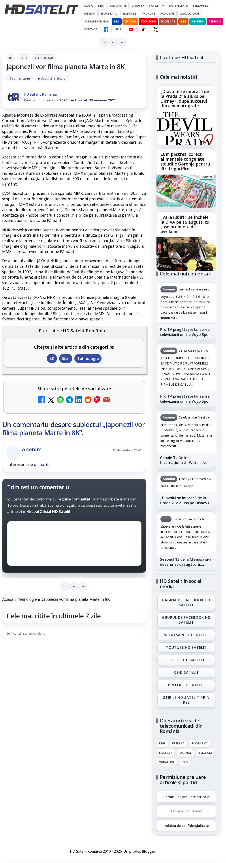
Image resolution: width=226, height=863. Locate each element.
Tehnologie (44, 58)
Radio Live (167, 13)
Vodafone (148, 21)
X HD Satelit (186, 672)
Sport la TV (109, 13)
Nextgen (198, 21)
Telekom (215, 21)
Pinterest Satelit (186, 685)
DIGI (116, 21)
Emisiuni (89, 13)
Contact (90, 29)
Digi (162, 744)
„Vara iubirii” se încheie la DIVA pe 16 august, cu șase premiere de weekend (184, 224)
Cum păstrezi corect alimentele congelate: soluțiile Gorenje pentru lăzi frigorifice (185, 161)
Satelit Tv (156, 5)
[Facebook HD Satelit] (106, 29)
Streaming (200, 5)
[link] (186, 115)
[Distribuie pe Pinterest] (97, 400)
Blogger (148, 851)
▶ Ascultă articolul (52, 78)
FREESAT (178, 744)
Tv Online (148, 13)
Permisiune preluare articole (186, 796)
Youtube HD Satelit (186, 647)
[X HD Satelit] (155, 29)
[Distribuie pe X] (51, 400)
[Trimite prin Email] (106, 400)
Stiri (23, 58)
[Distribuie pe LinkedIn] (78, 400)
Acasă (88, 5)
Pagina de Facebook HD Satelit (186, 602)
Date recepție (178, 5)
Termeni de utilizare (186, 811)
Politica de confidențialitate (186, 825)
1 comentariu (19, 78)
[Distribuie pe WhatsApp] (60, 400)
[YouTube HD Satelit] (131, 29)
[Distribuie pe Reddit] (88, 400)
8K (11, 58)
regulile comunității (75, 499)
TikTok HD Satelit (186, 660)
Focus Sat (168, 21)
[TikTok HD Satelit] (143, 29)
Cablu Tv (138, 5)
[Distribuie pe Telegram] (69, 400)
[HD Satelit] (41, 9)
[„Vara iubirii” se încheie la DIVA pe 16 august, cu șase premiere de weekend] (186, 254)
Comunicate (117, 5)
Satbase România (96, 21)
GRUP (118, 29)
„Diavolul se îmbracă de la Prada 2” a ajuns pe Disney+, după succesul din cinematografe (184, 99)
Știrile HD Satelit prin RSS (186, 700)
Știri (101, 5)
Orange (130, 21)
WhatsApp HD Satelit (186, 634)
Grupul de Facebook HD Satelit (186, 620)
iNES (183, 21)
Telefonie (129, 13)
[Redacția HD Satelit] (13, 97)
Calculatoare (190, 13)
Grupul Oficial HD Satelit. (49, 511)
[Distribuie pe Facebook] (41, 400)
